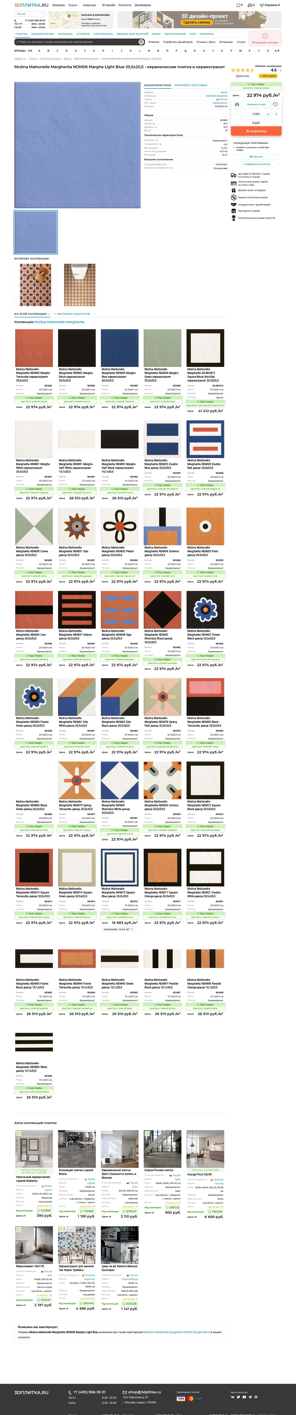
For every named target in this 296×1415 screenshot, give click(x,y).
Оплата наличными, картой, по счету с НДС (253, 183)
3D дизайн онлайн (265, 42)
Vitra (49, 1275)
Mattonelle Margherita (216, 96)
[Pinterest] (256, 1397)
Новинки (153, 42)
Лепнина (207, 33)
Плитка (22, 33)
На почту (244, 76)
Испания (218, 1179)
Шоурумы (58, 5)
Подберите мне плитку (257, 164)
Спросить (257, 156)
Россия (134, 1183)
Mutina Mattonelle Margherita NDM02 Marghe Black (179, 1332)
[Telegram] (250, 1397)
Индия (48, 1186)
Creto (135, 1186)
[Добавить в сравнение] (237, 104)
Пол (193, 33)
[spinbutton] (256, 114)
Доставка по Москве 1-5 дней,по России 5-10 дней (254, 175)
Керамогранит (43, 33)
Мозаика (66, 33)
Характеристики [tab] (157, 85)
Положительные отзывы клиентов (256, 218)
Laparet (48, 1190)
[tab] (191, 85)
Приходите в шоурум (249, 210)
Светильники (175, 33)
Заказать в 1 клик (256, 104)
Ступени (83, 33)
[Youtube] (244, 1397)
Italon (178, 1179)
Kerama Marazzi (130, 1279)
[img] (18, 1133)
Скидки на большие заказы (253, 197)
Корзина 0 (272, 5)
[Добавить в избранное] (275, 104)
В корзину (256, 131)
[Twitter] (238, 1397)
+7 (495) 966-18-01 (89, 1392)
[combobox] (79, 42)
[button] (236, 114)
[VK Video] (232, 1397)
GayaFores (89, 1279)
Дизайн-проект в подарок (252, 190)
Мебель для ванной (133, 33)
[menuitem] (59, 5)
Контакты (125, 5)
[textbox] (79, 42)
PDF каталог (269, 76)
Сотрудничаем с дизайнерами (254, 204)
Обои (157, 33)
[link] (21, 58)
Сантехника (104, 33)
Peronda (219, 1183)
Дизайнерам (143, 5)
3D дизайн (108, 5)
